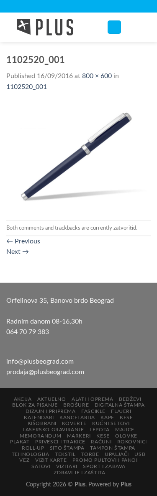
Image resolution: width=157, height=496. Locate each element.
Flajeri (121, 411)
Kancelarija (77, 417)
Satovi (41, 466)
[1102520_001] (78, 156)
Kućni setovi (110, 423)
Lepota (100, 429)
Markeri (79, 435)
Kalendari (39, 417)
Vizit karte (51, 460)
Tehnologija (30, 454)
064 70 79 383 (27, 332)
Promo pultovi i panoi (105, 460)
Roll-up (33, 447)
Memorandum (40, 435)
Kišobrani (42, 423)
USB (139, 454)
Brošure (76, 404)
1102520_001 (26, 87)
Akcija (23, 399)
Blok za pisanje (34, 404)
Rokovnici (132, 441)
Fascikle (93, 411)
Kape (107, 417)
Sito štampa (67, 447)
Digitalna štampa (120, 404)
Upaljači (117, 454)
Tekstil (65, 454)
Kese (126, 417)
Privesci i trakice (60, 441)
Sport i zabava (104, 466)
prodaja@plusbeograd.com (45, 372)
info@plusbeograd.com (40, 361)
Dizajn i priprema (50, 411)
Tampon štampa (112, 447)
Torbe (90, 454)
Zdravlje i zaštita (79, 472)
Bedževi (130, 399)
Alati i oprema (92, 399)
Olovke (126, 435)
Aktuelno (51, 399)
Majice (124, 429)
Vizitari (66, 466)
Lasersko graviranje (53, 429)
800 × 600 (97, 76)
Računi (101, 441)
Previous (23, 241)
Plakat (20, 441)
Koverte (74, 423)
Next (17, 251)
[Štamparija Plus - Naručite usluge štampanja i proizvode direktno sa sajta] (50, 27)
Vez (24, 460)
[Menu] (114, 27)
